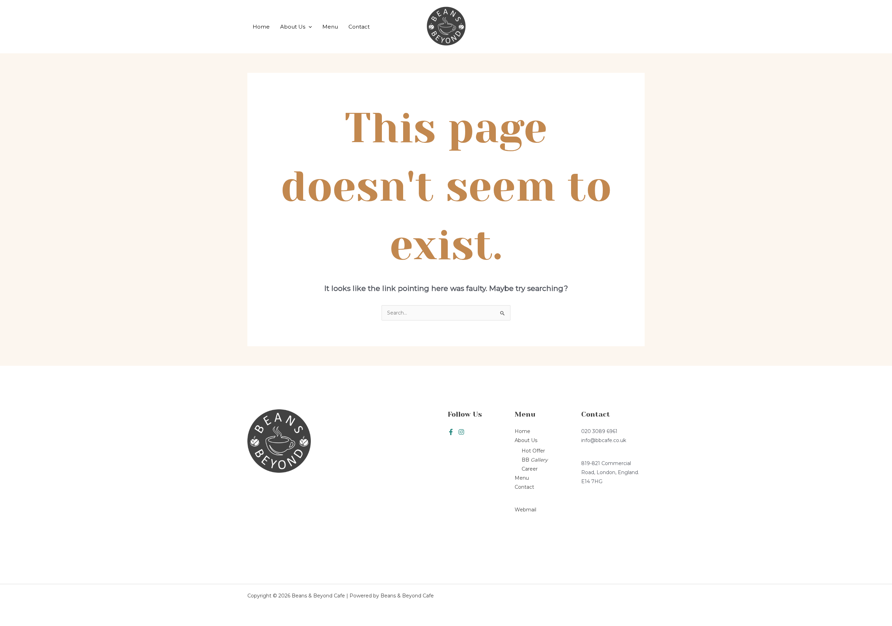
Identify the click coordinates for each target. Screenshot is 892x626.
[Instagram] (461, 432)
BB (535, 460)
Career (530, 469)
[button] (308, 27)
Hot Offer (533, 451)
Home (261, 26)
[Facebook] (451, 432)
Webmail (525, 510)
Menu (330, 26)
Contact (359, 26)
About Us (292, 26)
